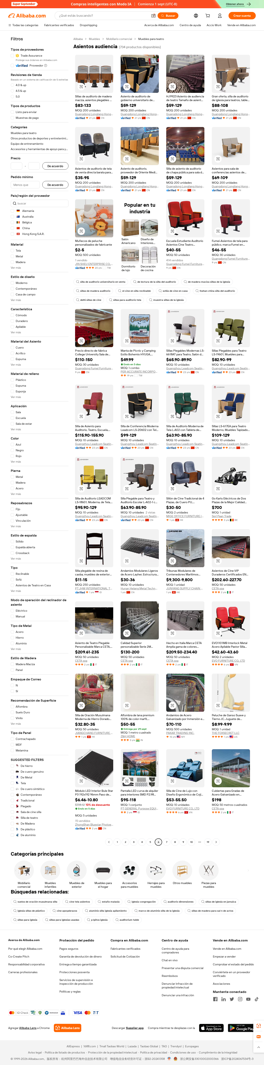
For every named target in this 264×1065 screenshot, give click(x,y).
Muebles (94, 39)
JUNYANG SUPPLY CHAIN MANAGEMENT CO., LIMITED (185, 588)
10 (191, 842)
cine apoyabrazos (67, 910)
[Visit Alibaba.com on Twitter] (231, 999)
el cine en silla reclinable (136, 290)
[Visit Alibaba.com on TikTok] (256, 999)
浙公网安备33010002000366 (199, 1058)
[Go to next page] (216, 842)
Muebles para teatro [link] (151, 39)
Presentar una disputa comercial (182, 968)
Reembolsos (170, 976)
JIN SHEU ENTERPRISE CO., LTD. (94, 264)
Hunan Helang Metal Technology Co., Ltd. (140, 588)
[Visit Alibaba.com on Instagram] (240, 999)
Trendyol (176, 1046)
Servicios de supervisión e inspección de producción (76, 981)
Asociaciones (221, 983)
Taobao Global (149, 1046)
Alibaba (78, 39)
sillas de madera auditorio (95, 290)
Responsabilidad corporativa (26, 964)
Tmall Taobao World (111, 1046)
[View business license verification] (169, 1059)
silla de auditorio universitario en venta (102, 281)
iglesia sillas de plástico (31, 910)
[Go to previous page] (109, 842)
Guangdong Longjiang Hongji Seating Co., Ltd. (94, 114)
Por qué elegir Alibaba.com (25, 948)
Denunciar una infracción (178, 995)
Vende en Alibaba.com (227, 948)
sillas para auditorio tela (127, 300)
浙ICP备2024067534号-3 (237, 1058)
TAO (164, 1046)
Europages (192, 1046)
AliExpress (73, 1046)
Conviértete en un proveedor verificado (231, 974)
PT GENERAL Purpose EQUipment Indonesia (140, 808)
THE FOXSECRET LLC (225, 733)
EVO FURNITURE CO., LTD (228, 660)
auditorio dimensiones (180, 901)
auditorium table (129, 919)
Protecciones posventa (74, 972)
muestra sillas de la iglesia (168, 300)
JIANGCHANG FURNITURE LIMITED (94, 733)
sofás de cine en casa (175, 290)
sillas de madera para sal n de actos (212, 910)
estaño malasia (111, 901)
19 (208, 842)
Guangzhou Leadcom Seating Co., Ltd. (185, 368)
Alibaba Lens (28, 1028)
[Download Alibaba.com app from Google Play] (242, 1028)
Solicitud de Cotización (125, 956)
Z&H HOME (128, 736)
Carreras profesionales (23, 972)
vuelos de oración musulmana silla (37, 901)
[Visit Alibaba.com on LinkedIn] (223, 999)
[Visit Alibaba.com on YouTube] (248, 999)
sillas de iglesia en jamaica (220, 901)
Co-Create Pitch (18, 956)
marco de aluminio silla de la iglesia (159, 910)
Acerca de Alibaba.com (24, 940)
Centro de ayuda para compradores (175, 950)
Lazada (132, 1046)
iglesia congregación (144, 901)
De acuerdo (55, 166)
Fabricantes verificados (125, 948)
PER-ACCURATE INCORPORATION (140, 371)
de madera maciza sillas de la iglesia (209, 281)
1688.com (89, 1046)
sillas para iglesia (27, 919)
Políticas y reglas (70, 991)
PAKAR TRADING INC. (180, 733)
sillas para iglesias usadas (64, 919)
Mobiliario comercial (119, 39)
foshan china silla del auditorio (217, 290)
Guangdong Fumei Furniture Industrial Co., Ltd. (185, 264)
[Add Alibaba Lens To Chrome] (67, 1028)
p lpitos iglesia (99, 919)
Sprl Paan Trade (221, 516)
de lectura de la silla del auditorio (156, 281)
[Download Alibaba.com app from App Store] (211, 1028)
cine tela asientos (79, 901)
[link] (258, 1026)
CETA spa (218, 588)
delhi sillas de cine (90, 300)
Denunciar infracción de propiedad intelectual (177, 985)
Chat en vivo (170, 960)
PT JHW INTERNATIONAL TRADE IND (94, 588)
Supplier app (135, 1028)
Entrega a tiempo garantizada (78, 964)
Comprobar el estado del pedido (233, 964)
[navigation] (39, 441)
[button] (153, 15)
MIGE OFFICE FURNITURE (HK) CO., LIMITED (185, 516)
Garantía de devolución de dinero (80, 956)
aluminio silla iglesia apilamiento (108, 910)
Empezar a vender (224, 956)
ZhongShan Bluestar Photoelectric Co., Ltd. (94, 824)
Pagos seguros (68, 948)
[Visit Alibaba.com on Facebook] (215, 999)
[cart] (208, 16)
